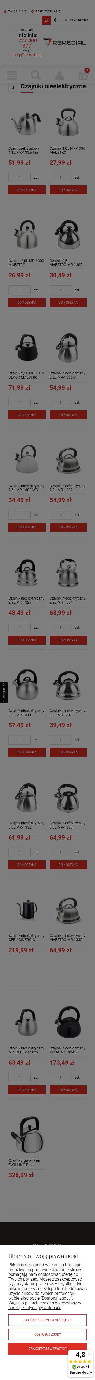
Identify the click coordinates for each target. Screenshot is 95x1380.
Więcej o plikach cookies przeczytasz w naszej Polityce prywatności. (44, 1305)
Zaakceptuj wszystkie (47, 1349)
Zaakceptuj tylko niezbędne (47, 1320)
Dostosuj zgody (47, 1334)
